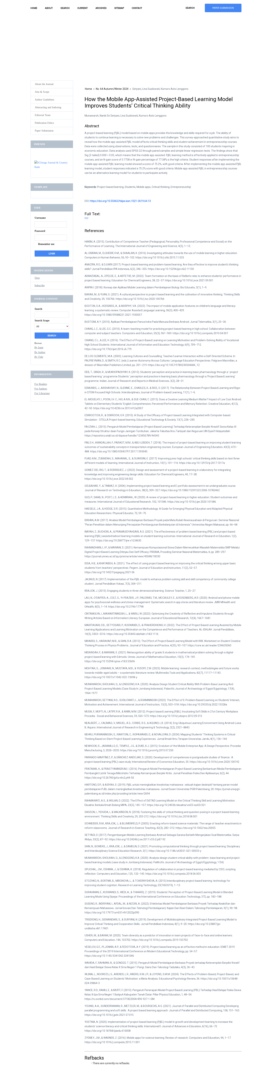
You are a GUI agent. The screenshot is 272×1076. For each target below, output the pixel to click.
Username (40, 217)
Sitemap (119, 8)
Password (40, 231)
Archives (101, 8)
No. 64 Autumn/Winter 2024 (112, 88)
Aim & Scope (42, 92)
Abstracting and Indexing (48, 107)
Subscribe (39, 285)
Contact (137, 8)
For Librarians (42, 393)
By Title (38, 357)
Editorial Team (43, 115)
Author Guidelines (44, 99)
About (49, 8)
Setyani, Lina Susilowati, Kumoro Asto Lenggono (160, 88)
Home (34, 8)
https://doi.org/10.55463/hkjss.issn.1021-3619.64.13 (120, 200)
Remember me (46, 244)
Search (65, 8)
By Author (39, 352)
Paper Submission (223, 7)
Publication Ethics (44, 123)
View (37, 278)
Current (82, 8)
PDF (86, 218)
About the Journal (44, 84)
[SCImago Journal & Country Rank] (51, 167)
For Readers (40, 384)
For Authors (40, 388)
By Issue (38, 347)
